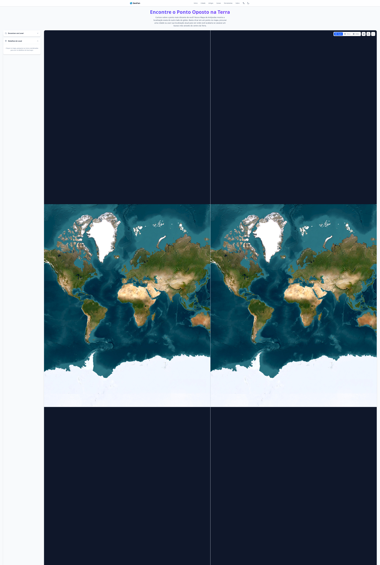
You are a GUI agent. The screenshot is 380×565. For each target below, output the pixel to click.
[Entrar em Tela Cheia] (373, 34)
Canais (218, 3)
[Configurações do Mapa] (364, 34)
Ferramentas (228, 3)
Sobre (237, 3)
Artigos (211, 3)
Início (196, 3)
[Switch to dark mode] (248, 3)
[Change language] (243, 3)
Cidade (203, 3)
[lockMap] (368, 34)
